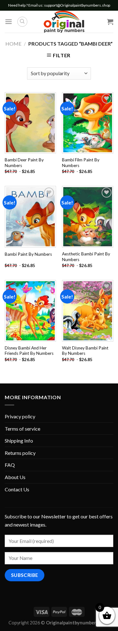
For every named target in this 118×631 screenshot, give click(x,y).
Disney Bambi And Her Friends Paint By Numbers (29, 350)
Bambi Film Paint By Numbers (80, 162)
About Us (15, 477)
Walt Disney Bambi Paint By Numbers (85, 350)
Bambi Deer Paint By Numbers (24, 162)
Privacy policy (20, 416)
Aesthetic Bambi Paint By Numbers (86, 256)
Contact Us (17, 489)
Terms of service (22, 429)
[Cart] (110, 22)
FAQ (10, 465)
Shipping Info (19, 441)
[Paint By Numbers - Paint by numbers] (63, 22)
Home (13, 44)
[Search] (22, 22)
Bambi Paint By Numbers (28, 254)
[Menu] (8, 21)
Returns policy (20, 453)
